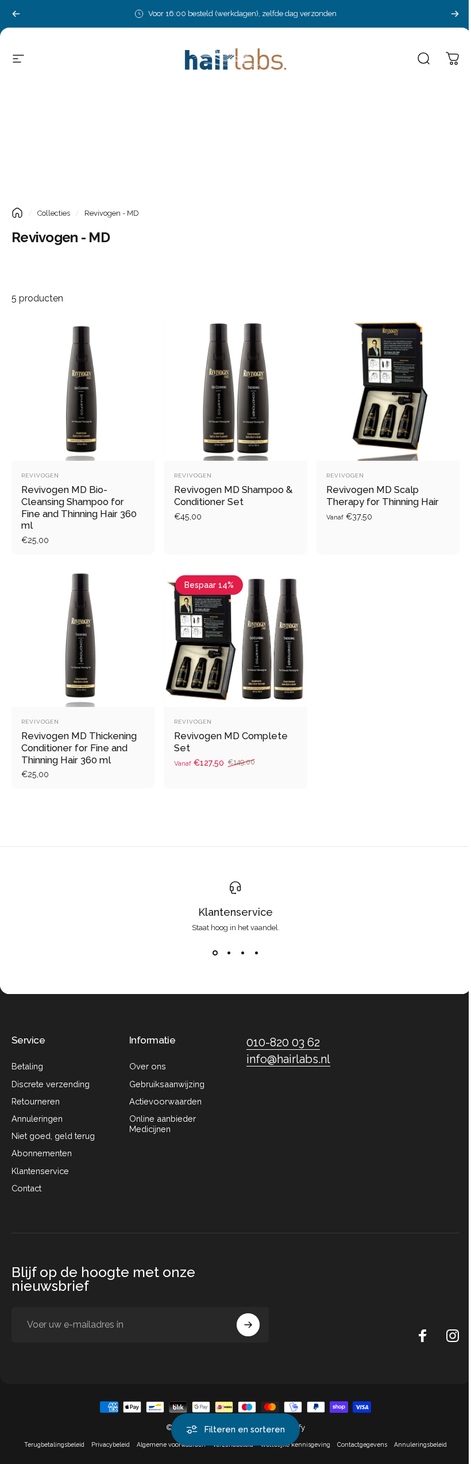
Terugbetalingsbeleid (54, 1444)
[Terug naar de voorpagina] (17, 213)
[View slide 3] (242, 953)
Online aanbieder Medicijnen (162, 1124)
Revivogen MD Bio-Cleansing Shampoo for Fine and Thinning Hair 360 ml (79, 507)
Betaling (27, 1066)
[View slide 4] (256, 953)
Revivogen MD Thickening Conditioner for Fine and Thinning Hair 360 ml (79, 747)
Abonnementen (41, 1153)
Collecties (53, 213)
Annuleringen (37, 1118)
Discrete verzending (50, 1084)
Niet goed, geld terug (53, 1136)
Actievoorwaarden (165, 1101)
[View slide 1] (215, 953)
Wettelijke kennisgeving (295, 1444)
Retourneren (35, 1101)
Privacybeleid (110, 1444)
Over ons (147, 1066)
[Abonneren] (248, 1324)
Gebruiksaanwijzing (166, 1084)
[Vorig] (16, 14)
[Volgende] (455, 14)
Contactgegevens (362, 1444)
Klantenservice (235, 912)
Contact (26, 1188)
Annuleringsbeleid (420, 1444)
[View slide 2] (228, 953)
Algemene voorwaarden (171, 1444)
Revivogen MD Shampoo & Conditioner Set (233, 495)
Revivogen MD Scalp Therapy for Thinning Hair (382, 495)
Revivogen (40, 475)
